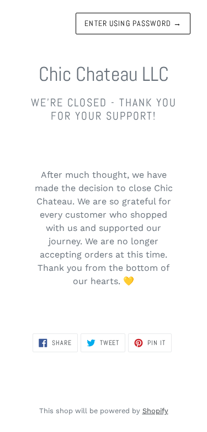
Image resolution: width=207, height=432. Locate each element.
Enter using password (133, 23)
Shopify (155, 411)
